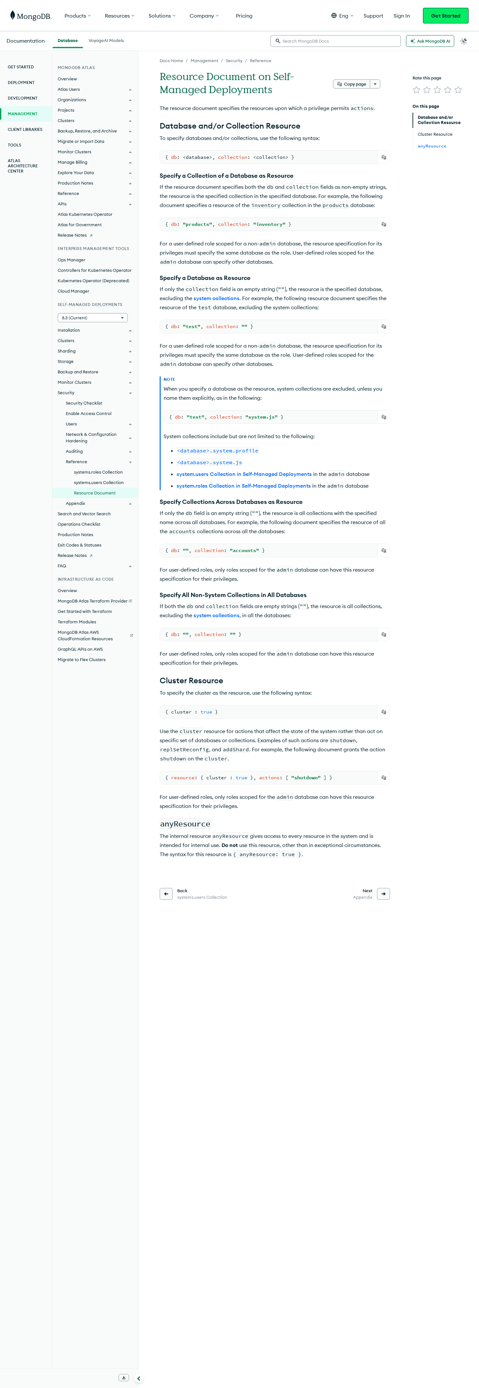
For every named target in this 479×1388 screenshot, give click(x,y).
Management (204, 60)
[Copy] (383, 157)
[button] (342, 15)
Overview (67, 78)
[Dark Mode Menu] (464, 41)
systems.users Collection (99, 482)
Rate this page (427, 77)
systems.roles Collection (98, 472)
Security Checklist (84, 403)
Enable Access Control (88, 413)
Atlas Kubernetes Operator (85, 214)
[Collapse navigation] (139, 1378)
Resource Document (95, 492)
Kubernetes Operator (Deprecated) (93, 280)
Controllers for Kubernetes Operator (95, 270)
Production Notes (75, 534)
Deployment (21, 82)
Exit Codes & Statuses (79, 545)
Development (22, 98)
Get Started (445, 15)
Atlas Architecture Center (23, 166)
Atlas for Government (80, 224)
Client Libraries (25, 129)
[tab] (67, 39)
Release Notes (72, 235)
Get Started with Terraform (85, 611)
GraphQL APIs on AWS (80, 649)
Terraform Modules (77, 621)
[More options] (375, 84)
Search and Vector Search (84, 513)
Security (234, 60)
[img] (416, 90)
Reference (260, 60)
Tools (14, 145)
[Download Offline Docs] (124, 1377)
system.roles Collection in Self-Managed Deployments (244, 485)
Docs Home (171, 60)
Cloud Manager (73, 291)
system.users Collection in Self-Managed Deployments (244, 474)
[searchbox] (335, 41)
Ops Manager (71, 259)
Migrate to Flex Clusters (82, 659)
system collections (217, 298)
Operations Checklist (79, 524)
